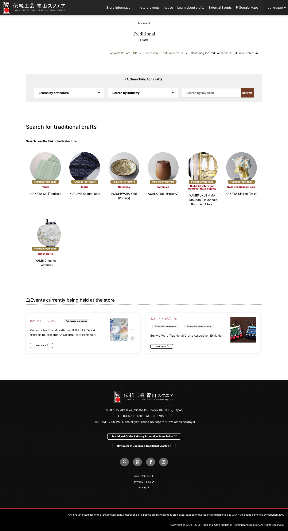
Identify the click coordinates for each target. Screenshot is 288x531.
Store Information (119, 7)
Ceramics (124, 187)
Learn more (40, 345)
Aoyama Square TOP (123, 53)
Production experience (76, 321)
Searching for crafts (146, 79)
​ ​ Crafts (144, 32)
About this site (142, 476)
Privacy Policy (142, 481)
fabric (45, 187)
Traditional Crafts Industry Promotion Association (142, 436)
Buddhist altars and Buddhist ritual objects (202, 187)
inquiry (143, 487)
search (247, 93)
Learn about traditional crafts (164, 53)
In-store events (148, 7)
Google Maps (248, 7)
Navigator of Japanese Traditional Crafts (142, 445)
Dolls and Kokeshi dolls (241, 187)
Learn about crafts (190, 7)
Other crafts (45, 254)
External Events (220, 7)
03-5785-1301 (133, 416)
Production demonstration (199, 326)
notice (168, 7)
